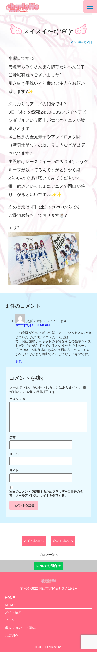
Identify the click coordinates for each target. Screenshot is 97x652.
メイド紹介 (13, 612)
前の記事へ (35, 541)
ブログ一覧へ (48, 555)
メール (14, 454)
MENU (10, 605)
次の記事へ (61, 541)
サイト (14, 470)
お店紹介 (11, 635)
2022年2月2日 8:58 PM (32, 325)
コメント (17, 399)
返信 (18, 361)
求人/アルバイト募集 (20, 628)
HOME (10, 597)
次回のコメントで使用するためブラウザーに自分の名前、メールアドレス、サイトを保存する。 (46, 493)
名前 (12, 437)
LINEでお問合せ (48, 566)
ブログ (10, 620)
